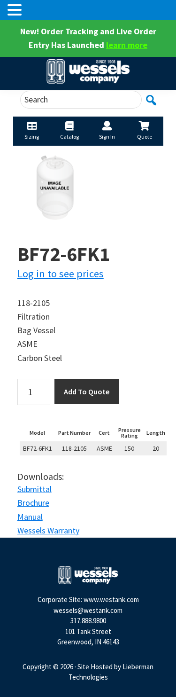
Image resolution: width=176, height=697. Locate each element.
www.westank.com (111, 599)
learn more (126, 44)
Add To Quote (86, 391)
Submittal (34, 489)
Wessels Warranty (48, 530)
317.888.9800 (88, 620)
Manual (30, 516)
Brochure (33, 502)
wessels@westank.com (88, 610)
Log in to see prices (60, 273)
